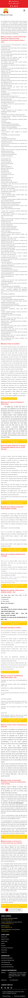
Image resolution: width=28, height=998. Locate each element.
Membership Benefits (6, 958)
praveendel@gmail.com (7, 923)
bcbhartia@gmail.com (7, 920)
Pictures (3, 945)
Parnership (4, 950)
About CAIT (4, 937)
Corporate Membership (7, 966)
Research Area (5, 939)
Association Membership (7, 960)
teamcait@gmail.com (6, 927)
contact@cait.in (5, 931)
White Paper (4, 941)
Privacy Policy (6, 996)
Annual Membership (6, 964)
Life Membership (5, 962)
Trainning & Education (7, 947)
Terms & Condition (19, 996)
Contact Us (4, 952)
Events (3, 943)
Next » (19, 910)
